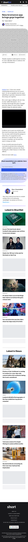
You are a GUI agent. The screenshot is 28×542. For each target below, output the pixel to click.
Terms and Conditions (14, 515)
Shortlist (11, 11)
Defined (4, 89)
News (21, 25)
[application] (14, 118)
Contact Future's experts (14, 513)
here (15, 155)
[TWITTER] (13, 193)
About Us (14, 511)
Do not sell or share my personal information (14, 522)
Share (5, 54)
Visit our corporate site (16, 534)
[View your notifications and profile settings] (20, 2)
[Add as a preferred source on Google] (14, 527)
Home (3, 11)
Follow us (15, 54)
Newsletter (23, 54)
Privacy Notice (21, 175)
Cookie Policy (14, 520)
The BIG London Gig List (16, 5)
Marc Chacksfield (11, 24)
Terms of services (19, 173)
